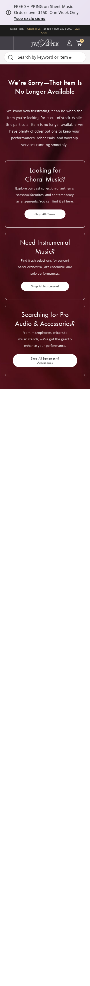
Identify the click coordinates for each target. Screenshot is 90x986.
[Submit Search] (10, 57)
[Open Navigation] (7, 43)
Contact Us (34, 28)
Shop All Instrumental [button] (45, 286)
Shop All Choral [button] (45, 214)
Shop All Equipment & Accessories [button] (45, 360)
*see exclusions (29, 18)
